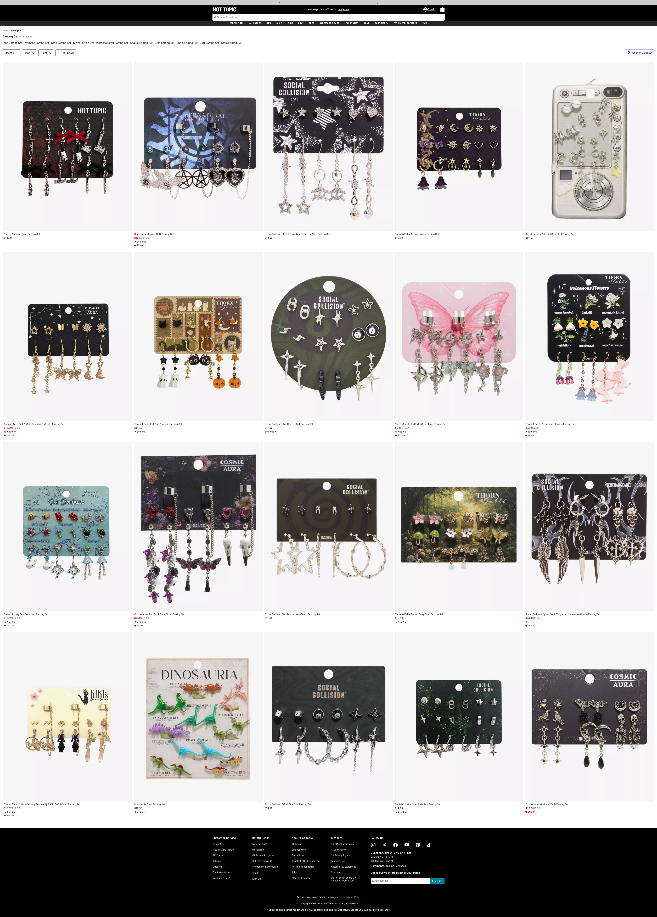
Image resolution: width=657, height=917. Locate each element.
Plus (290, 23)
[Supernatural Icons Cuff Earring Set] (198, 146)
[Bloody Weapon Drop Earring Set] (67, 146)
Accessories (351, 23)
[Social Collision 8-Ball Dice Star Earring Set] (328, 717)
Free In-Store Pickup (223, 849)
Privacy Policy (338, 849)
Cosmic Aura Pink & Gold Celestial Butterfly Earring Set (34, 424)
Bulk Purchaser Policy (342, 844)
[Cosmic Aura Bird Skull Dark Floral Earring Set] (198, 526)
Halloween (255, 23)
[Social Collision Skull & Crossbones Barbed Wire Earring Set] (328, 146)
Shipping (217, 866)
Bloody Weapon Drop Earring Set (22, 234)
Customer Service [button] (224, 838)
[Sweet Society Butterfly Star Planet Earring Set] (458, 336)
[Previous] (279, 2)
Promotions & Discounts (265, 866)
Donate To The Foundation (305, 861)
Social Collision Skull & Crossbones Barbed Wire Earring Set (297, 234)
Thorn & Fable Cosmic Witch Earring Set (417, 234)
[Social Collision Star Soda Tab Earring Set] (458, 717)
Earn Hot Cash (259, 844)
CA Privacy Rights (340, 855)
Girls (279, 23)
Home (367, 23)
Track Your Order (221, 872)
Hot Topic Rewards (262, 861)
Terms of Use (338, 861)
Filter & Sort (67, 52)
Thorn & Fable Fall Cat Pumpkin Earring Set (158, 424)
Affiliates (296, 844)
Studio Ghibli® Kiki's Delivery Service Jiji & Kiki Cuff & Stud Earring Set (42, 804)
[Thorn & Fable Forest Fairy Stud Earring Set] (458, 526)
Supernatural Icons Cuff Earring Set (154, 234)
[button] (429, 9)
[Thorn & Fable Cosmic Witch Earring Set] (458, 146)
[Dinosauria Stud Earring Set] (198, 717)
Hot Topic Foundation (303, 866)
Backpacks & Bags (329, 23)
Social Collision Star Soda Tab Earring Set (418, 804)
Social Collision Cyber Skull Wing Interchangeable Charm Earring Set (562, 614)
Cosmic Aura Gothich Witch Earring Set (547, 804)
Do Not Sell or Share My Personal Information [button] (343, 879)
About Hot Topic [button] (302, 838)
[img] (373, 844)
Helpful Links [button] (260, 838)
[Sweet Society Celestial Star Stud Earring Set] (589, 146)
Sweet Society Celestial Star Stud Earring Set (550, 234)
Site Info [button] (336, 838)
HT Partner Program (263, 855)
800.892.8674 (366, 909)
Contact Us (218, 844)
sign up (437, 880)
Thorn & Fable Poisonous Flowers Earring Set (550, 424)
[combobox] (328, 17)
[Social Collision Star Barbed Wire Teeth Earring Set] (328, 526)
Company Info (299, 849)
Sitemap (335, 872)
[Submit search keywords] (215, 17)
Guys (301, 23)
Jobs (294, 872)
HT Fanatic (258, 849)
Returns (216, 861)
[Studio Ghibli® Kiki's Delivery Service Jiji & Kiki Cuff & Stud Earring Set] (67, 717)
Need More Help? (221, 878)
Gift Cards (217, 855)
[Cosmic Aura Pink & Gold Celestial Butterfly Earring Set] (67, 336)
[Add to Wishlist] (128, 65)
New (269, 23)
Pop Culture (236, 23)
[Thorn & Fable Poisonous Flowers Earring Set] (589, 336)
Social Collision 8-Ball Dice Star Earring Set (288, 804)
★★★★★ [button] (140, 241)
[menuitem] (442, 9)
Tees (311, 23)
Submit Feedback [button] (396, 866)
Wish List (257, 878)
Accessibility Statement (343, 866)
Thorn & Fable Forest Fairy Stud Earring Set (419, 614)
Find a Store (297, 855)
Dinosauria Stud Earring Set (149, 804)
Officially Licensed (301, 878)
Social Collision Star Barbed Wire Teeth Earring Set (292, 614)
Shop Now (344, 2)
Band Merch (381, 23)
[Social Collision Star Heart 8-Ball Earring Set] (328, 336)
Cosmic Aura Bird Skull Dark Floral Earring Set (159, 614)
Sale (425, 23)
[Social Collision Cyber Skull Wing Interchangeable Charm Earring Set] (589, 526)
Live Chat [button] (405, 852)
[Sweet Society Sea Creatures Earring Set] (67, 526)
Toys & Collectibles (405, 23)
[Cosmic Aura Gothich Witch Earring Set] (589, 717)
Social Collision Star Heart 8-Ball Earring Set (289, 424)
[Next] (377, 2)
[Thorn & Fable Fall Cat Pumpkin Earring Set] (198, 336)
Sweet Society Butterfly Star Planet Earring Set (421, 424)
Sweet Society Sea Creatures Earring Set (26, 614)
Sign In (255, 873)
